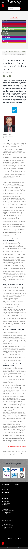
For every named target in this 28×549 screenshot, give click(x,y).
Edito (5, 487)
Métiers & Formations (8, 29)
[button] (4, 76)
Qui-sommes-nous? (8, 525)
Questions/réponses (8, 513)
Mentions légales (8, 527)
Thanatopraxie (6, 35)
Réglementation (7, 37)
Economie (5, 27)
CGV (5, 529)
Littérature (5, 42)
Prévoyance (6, 33)
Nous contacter (7, 524)
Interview (5, 22)
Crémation (5, 31)
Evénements (6, 40)
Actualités (5, 24)
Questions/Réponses (8, 39)
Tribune (5, 20)
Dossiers (5, 26)
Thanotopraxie (7, 512)
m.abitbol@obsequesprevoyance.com (17, 446)
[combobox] (14, 8)
